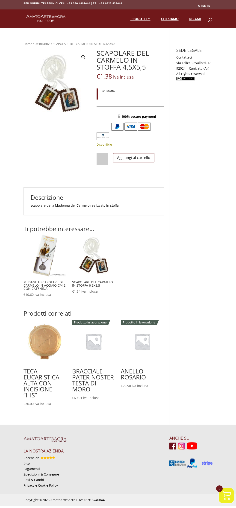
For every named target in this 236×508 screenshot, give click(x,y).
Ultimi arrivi (42, 44)
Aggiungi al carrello (133, 157)
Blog (27, 463)
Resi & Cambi (34, 480)
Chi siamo (170, 19)
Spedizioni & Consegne (41, 474)
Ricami (195, 19)
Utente (204, 5)
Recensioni (32, 458)
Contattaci (184, 57)
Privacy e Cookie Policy (41, 485)
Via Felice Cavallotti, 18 (193, 63)
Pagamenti (32, 469)
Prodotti (138, 19)
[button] (83, 57)
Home (28, 44)
